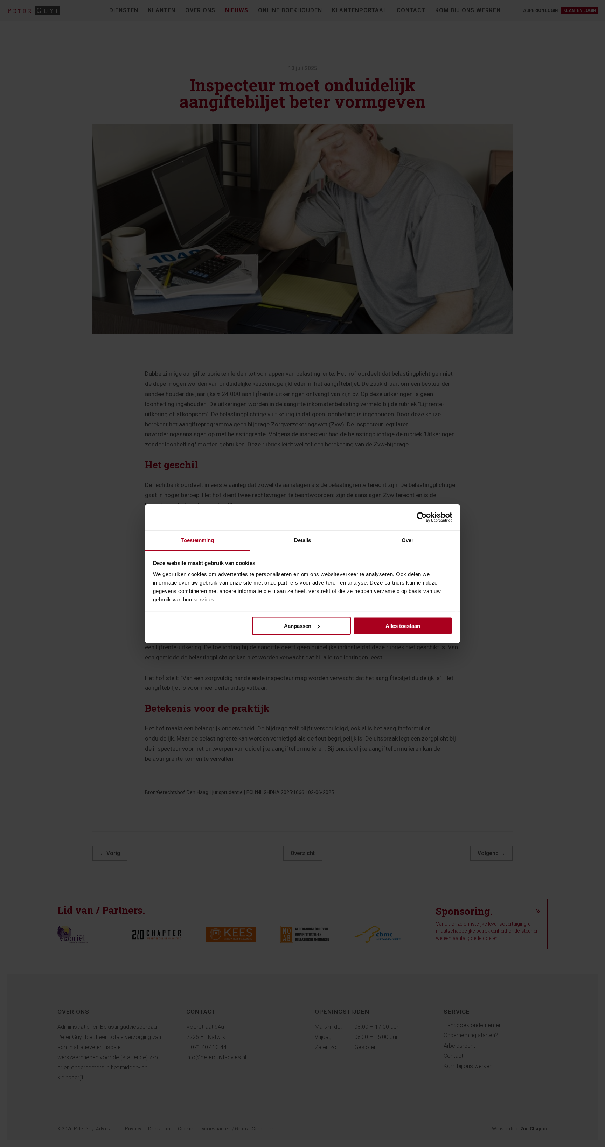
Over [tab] (407, 540)
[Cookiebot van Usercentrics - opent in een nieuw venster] (421, 517)
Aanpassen (297, 626)
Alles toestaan (402, 626)
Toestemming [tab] (197, 540)
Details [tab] (302, 540)
